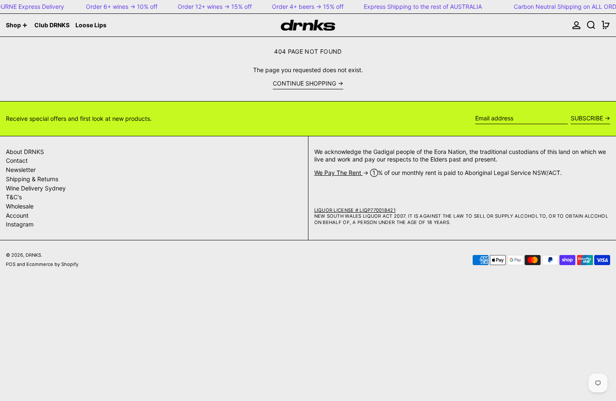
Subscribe (587, 118)
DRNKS (33, 255)
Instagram (20, 224)
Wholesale (20, 206)
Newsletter (21, 169)
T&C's (14, 196)
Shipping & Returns (32, 178)
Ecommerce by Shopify (52, 264)
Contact (17, 160)
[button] (591, 25)
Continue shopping (304, 83)
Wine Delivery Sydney (36, 188)
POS (11, 264)
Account (17, 215)
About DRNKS (25, 151)
